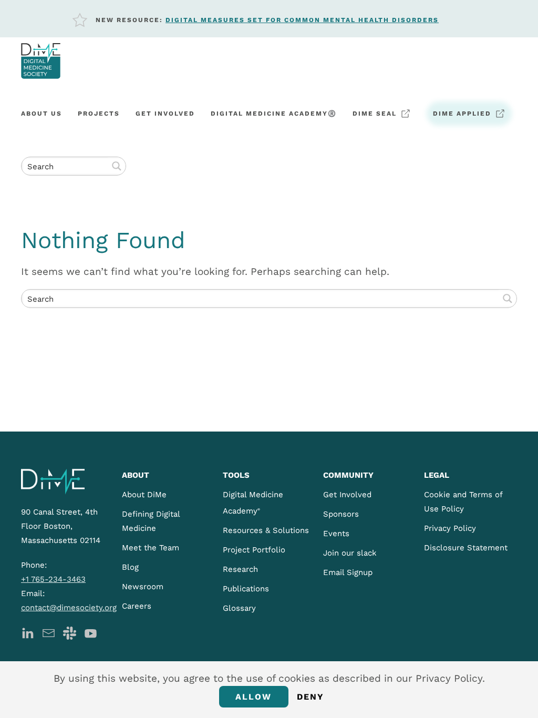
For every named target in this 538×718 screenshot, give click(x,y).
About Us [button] (41, 113)
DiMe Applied (462, 113)
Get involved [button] (165, 113)
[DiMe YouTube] (90, 632)
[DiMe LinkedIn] (27, 632)
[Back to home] (40, 61)
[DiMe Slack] (69, 632)
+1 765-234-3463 (53, 579)
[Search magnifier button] (117, 166)
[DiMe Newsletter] (48, 632)
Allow (253, 697)
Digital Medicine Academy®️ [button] (274, 113)
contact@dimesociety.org (69, 607)
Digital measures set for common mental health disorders (302, 20)
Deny (311, 697)
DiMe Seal (375, 113)
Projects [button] (99, 113)
